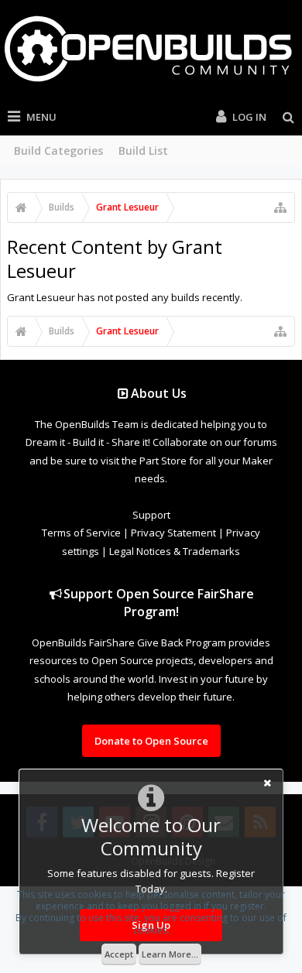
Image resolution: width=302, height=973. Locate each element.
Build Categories (58, 150)
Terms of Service (81, 533)
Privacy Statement (173, 533)
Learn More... (170, 954)
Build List (143, 150)
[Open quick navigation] (280, 207)
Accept (119, 954)
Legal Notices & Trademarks (174, 551)
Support (151, 515)
